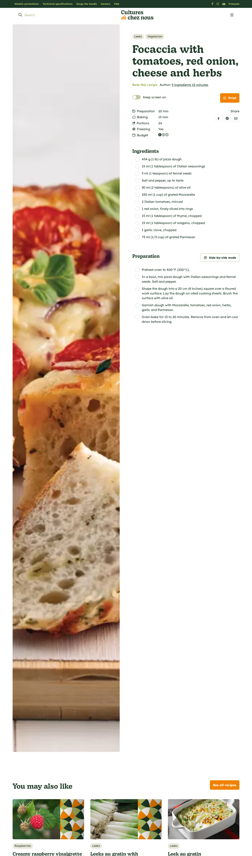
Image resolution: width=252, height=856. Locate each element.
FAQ (116, 3)
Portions (143, 123)
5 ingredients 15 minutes (190, 85)
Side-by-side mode (222, 257)
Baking (142, 117)
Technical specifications (57, 3)
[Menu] (231, 15)
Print (232, 98)
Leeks (138, 36)
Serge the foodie (86, 3)
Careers (105, 3)
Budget (142, 135)
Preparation (146, 111)
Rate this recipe (144, 85)
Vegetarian (154, 36)
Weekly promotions (27, 3)
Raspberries (23, 846)
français (234, 3)
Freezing (143, 129)
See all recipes (224, 785)
